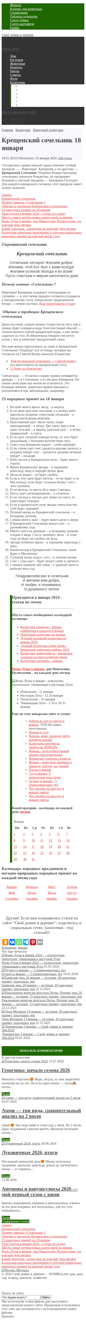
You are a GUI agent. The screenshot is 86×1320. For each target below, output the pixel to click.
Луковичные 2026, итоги (30, 1152)
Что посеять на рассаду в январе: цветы (46, 790)
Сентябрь (11, 898)
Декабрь (72, 898)
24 (33, 853)
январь (23, 947)
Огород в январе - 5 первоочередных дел (43, 783)
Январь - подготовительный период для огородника (49, 753)
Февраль (32, 887)
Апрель (72, 887)
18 (42, 846)
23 (25, 853)
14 (68, 840)
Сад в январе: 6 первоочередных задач (45, 775)
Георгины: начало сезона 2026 (36, 1070)
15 (15, 846)
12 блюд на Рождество (26, 368)
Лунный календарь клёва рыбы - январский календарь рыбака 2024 (44, 647)
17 (33, 846)
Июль (52, 893)
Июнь (32, 893)
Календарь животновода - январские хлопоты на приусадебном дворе (46, 655)
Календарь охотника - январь (41, 661)
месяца (25, 812)
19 (50, 846)
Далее (6, 1094)
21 (68, 846)
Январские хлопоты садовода (50, 758)
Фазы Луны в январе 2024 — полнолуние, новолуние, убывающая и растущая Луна (40, 964)
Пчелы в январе (40, 770)
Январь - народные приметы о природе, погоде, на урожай (50, 764)
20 (59, 846)
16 (25, 846)
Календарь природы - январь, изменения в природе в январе (42, 629)
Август (72, 893)
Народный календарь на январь (42, 634)
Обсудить (64, 158)
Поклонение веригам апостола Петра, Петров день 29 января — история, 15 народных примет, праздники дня (42, 1002)
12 (50, 840)
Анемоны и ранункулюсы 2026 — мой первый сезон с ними (40, 1191)
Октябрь (32, 898)
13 (59, 840)
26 (50, 853)
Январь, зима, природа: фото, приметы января (50, 738)
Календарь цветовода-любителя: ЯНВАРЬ (44, 745)
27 (59, 853)
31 (33, 859)
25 (42, 853)
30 (25, 859)
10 (33, 840)
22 (15, 853)
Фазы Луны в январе (28, 669)
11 (41, 840)
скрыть (7, 195)
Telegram (16, 123)
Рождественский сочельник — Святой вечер (43, 361)
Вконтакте (17, 119)
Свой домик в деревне (18, 35)
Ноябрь (52, 898)
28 (68, 853)
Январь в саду (39, 732)
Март (52, 887)
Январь (11, 887)
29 (15, 859)
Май (12, 893)
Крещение (9, 947)
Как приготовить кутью (57, 303)
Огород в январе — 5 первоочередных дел (32, 974)
